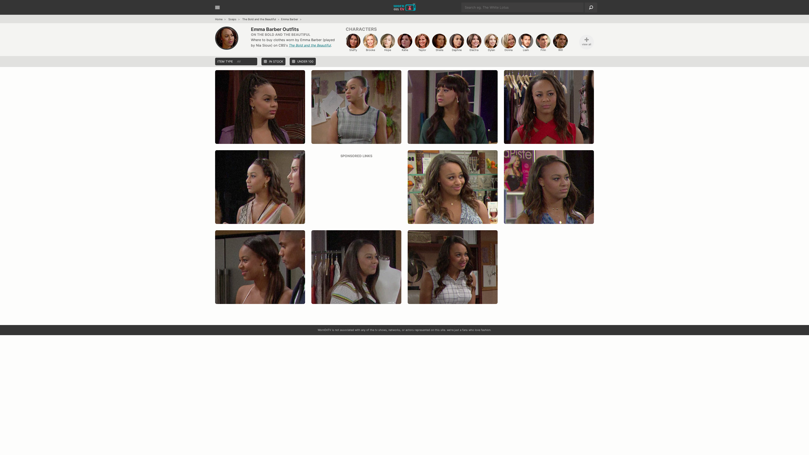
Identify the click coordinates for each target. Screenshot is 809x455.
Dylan (491, 50)
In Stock (276, 61)
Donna (509, 50)
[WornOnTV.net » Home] (405, 7)
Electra (474, 50)
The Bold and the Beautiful (259, 19)
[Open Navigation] (217, 8)
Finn (543, 50)
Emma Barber (289, 19)
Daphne (457, 50)
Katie (405, 50)
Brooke (370, 50)
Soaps (232, 19)
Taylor (422, 50)
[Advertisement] (356, 191)
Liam (526, 50)
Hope (387, 50)
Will (560, 50)
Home (218, 19)
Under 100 (305, 61)
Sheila (439, 50)
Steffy (353, 50)
